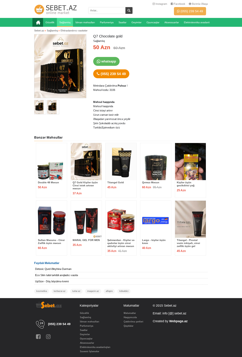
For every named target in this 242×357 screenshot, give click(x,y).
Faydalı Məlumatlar (46, 263)
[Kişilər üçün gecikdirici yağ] (190, 161)
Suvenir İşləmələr (89, 351)
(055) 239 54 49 (191, 11)
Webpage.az (178, 321)
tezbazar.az (60, 291)
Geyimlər (136, 22)
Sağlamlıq (65, 22)
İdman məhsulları (85, 22)
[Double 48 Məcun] (51, 161)
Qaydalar (128, 326)
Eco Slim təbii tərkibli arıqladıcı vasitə (56, 275)
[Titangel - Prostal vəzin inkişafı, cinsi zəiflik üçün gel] (190, 219)
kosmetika (41, 291)
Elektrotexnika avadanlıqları (199, 22)
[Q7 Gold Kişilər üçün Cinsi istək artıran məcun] (86, 161)
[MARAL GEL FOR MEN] (86, 219)
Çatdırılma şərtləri (133, 321)
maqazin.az (93, 291)
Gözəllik (50, 22)
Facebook (179, 3)
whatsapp (108, 61)
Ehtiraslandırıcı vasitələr (74, 30)
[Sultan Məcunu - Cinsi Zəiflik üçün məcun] (51, 219)
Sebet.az (39, 30)
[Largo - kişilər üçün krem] (155, 219)
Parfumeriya (107, 22)
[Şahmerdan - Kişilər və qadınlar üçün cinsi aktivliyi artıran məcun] (121, 219)
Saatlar (122, 22)
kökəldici (123, 291)
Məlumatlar (130, 313)
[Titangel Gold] (121, 161)
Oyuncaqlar (153, 22)
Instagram (161, 3)
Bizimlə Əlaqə (199, 3)
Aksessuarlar (171, 22)
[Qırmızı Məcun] (155, 161)
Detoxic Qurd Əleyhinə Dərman (53, 268)
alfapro (109, 291)
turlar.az (76, 291)
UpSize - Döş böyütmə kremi (52, 281)
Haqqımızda (130, 317)
